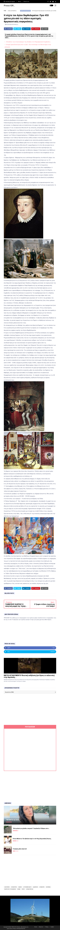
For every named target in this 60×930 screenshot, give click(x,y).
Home (35, 926)
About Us (41, 926)
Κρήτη (23, 889)
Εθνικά (18, 889)
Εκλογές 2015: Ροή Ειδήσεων (10, 889)
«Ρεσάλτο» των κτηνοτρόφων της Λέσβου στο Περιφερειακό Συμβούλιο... (28, 42)
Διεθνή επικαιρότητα (44, 10)
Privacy (46, 926)
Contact (52, 926)
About (19, 1)
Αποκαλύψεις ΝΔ (29, 889)
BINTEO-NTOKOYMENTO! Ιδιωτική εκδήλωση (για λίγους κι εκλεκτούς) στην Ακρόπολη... (29, 676)
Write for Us (26, 1)
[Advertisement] (30, 709)
